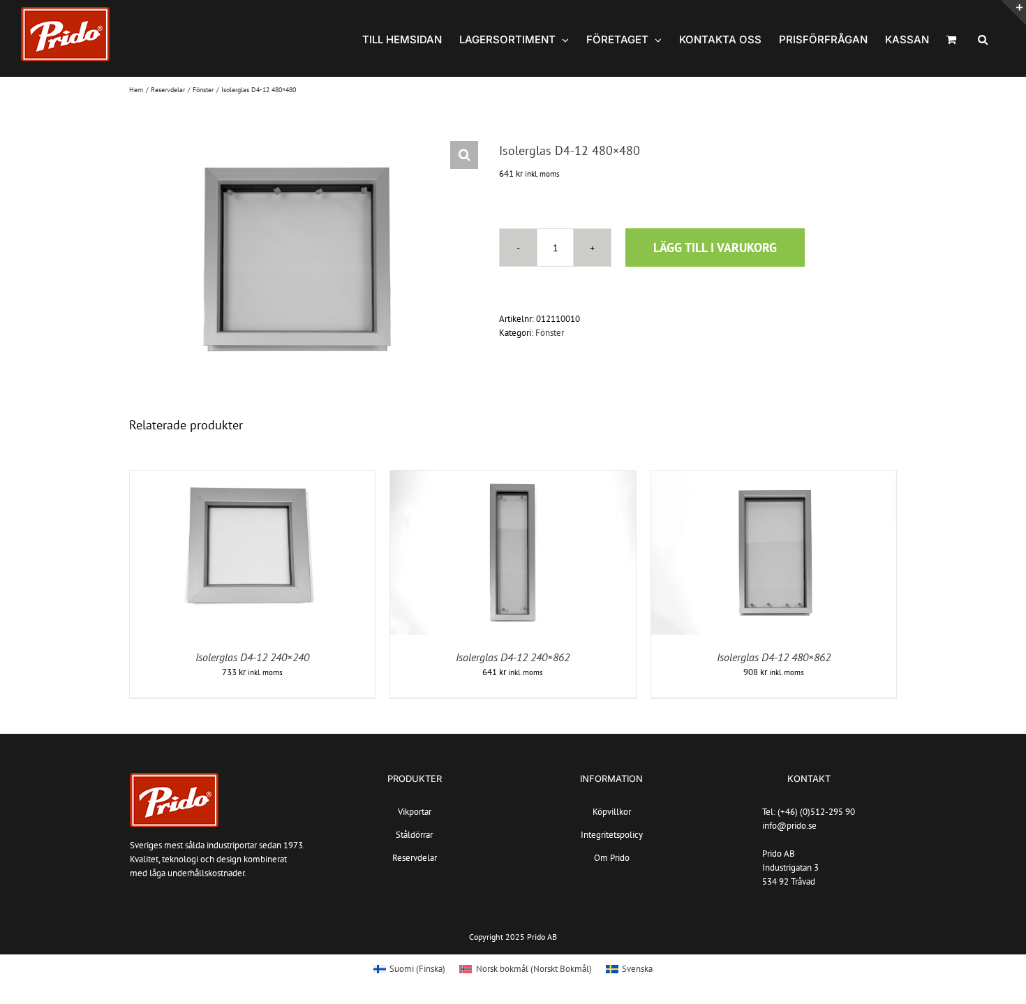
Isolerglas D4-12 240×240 (252, 657)
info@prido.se (789, 826)
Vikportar (414, 812)
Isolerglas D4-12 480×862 (774, 657)
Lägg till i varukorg (715, 247)
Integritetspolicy (612, 835)
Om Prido (612, 858)
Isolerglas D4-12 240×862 (513, 657)
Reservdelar (414, 858)
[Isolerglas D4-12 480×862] (773, 477)
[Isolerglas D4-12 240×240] (252, 477)
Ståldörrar (414, 835)
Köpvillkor (612, 812)
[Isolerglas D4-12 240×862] (512, 477)
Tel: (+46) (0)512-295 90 (808, 812)
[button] (983, 38)
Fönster (549, 333)
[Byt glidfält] (1013, 12)
